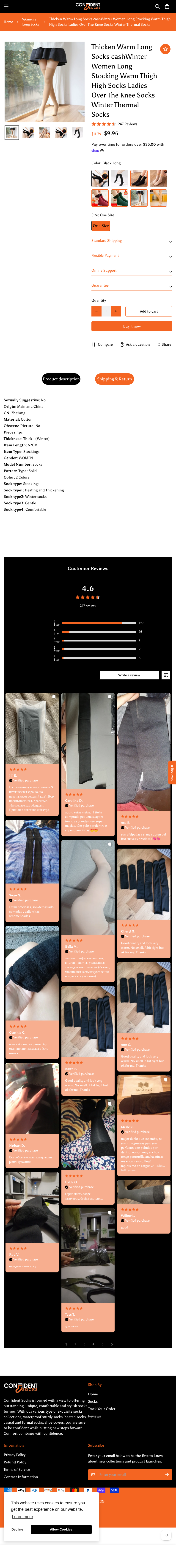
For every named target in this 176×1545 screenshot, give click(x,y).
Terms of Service (17, 1469)
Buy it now (132, 326)
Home (8, 22)
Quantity (98, 300)
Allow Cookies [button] (61, 1529)
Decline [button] (17, 1529)
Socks (93, 1401)
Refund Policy (15, 1462)
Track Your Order (101, 1409)
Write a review (129, 675)
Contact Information (21, 1477)
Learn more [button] (22, 1516)
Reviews (94, 1416)
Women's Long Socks (30, 22)
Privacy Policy (14, 1455)
